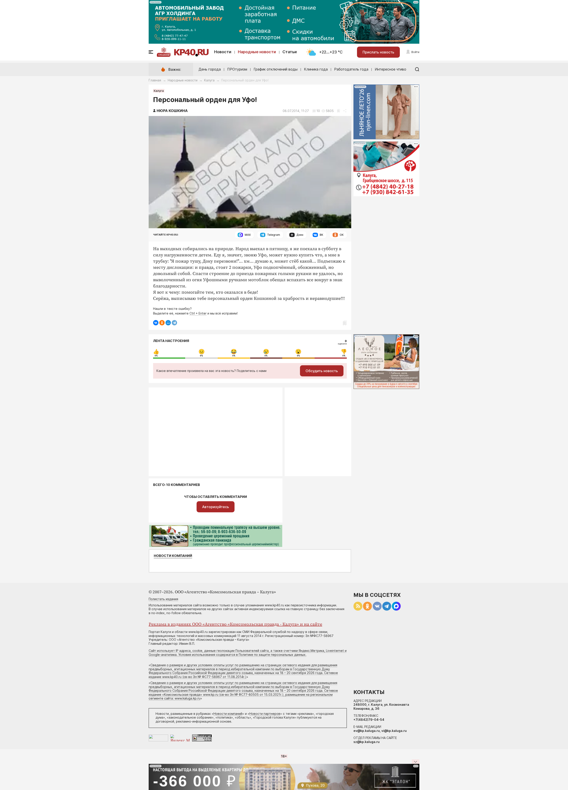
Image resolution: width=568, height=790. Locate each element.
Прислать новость (378, 52)
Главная (155, 80)
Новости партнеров (264, 713)
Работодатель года (351, 69)
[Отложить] (338, 111)
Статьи (289, 51)
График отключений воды (276, 69)
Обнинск (163, 54)
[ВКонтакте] (155, 322)
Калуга (209, 80)
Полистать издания (163, 599)
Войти (415, 52)
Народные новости (257, 51)
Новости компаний (173, 556)
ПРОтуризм (237, 69)
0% (156, 356)
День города (210, 69)
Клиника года (316, 69)
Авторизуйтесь (215, 507)
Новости (222, 51)
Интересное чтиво (390, 69)
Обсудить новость (322, 371)
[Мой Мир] (168, 322)
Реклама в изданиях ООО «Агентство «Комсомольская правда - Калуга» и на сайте (235, 624)
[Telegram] (174, 322)
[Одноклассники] (162, 322)
